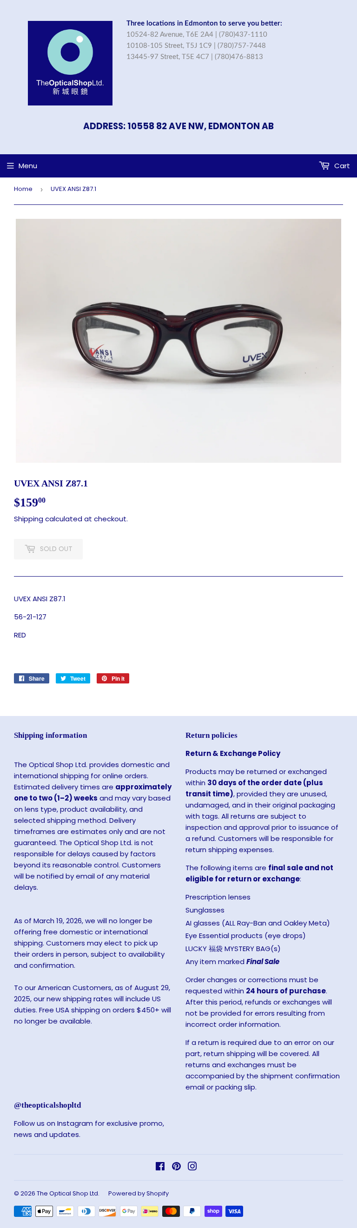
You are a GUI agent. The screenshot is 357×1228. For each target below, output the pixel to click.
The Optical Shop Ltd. (68, 1193)
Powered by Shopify (138, 1193)
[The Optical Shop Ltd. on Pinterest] (176, 1167)
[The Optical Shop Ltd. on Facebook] (160, 1167)
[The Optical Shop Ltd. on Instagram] (192, 1167)
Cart (341, 166)
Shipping (28, 519)
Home (23, 188)
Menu (28, 166)
